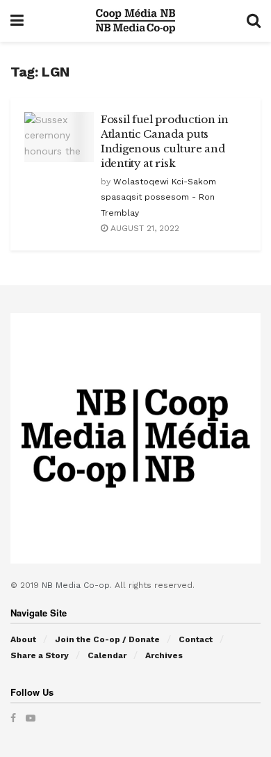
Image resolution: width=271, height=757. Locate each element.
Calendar (107, 655)
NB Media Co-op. (78, 585)
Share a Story (39, 655)
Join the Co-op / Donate (107, 639)
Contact (196, 639)
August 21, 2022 (143, 228)
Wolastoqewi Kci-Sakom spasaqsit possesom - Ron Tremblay (158, 197)
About (23, 639)
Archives (164, 655)
